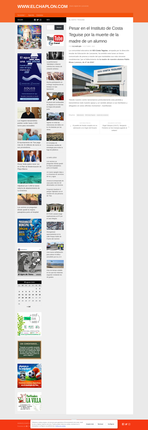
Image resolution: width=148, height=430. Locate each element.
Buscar (59, 27)
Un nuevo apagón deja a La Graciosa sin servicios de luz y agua (55, 174)
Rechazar (100, 424)
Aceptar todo (90, 424)
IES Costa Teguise (100, 50)
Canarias (39, 15)
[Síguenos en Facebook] (35, 20)
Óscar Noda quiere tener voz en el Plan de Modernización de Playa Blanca (29, 166)
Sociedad (20, 15)
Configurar (111, 424)
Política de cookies (60, 426)
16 (40, 295)
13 (29, 295)
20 (29, 298)
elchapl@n (76, 46)
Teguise (81, 20)
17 (19, 298)
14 (33, 295)
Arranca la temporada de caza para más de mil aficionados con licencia (55, 183)
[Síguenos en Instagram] (40, 20)
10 (19, 295)
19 (26, 298)
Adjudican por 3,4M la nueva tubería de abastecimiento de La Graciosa (28, 188)
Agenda (31, 15)
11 (22, 295)
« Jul (28, 306)
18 (22, 298)
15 (36, 295)
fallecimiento (80, 115)
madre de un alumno (102, 115)
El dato (72, 20)
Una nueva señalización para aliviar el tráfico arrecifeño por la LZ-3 (55, 254)
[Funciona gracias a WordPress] (26, 426)
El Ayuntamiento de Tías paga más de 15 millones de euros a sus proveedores (29, 145)
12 (26, 295)
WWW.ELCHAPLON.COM (42, 6)
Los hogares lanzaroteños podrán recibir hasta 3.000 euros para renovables (27, 123)
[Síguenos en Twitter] (38, 20)
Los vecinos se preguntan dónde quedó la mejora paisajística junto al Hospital (27, 209)
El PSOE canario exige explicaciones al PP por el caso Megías (55, 216)
